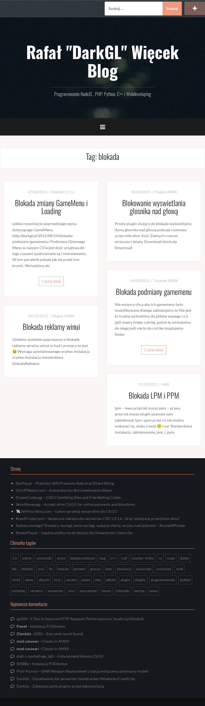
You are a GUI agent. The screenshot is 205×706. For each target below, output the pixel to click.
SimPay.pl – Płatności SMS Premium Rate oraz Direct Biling (65, 483)
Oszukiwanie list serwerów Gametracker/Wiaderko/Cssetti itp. (84, 678)
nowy (29, 580)
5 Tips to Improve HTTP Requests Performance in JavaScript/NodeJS (87, 618)
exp (41, 569)
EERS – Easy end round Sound (58, 633)
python (185, 580)
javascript (143, 569)
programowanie (163, 580)
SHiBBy (23, 663)
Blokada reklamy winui (51, 326)
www (153, 591)
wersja (139, 591)
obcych (43, 580)
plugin (125, 580)
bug (102, 558)
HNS (165, 384)
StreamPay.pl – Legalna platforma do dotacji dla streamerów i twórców (74, 532)
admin (26, 558)
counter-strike (143, 558)
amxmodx (44, 558)
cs (160, 558)
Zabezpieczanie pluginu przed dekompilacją (68, 686)
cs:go (171, 558)
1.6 (14, 558)
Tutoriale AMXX (165, 281)
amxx (61, 558)
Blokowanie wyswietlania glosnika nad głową (154, 207)
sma (71, 591)
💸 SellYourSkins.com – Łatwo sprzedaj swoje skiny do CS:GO (66, 511)
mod (179, 569)
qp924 (22, 618)
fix (51, 569)
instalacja (124, 569)
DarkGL (23, 678)
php (98, 580)
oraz (57, 580)
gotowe (79, 569)
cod (124, 558)
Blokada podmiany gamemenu (154, 291)
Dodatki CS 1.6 (63, 192)
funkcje (63, 569)
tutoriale (122, 591)
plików (111, 580)
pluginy (140, 580)
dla (14, 569)
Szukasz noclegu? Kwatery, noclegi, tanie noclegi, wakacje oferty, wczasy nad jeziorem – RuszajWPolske (100, 525)
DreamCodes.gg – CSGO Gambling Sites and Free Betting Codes (68, 497)
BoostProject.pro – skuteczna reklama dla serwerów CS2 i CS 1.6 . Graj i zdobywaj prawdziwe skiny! (98, 518)
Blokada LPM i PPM (154, 395)
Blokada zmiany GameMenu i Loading (51, 207)
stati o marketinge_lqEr (36, 656)
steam (106, 591)
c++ (113, 558)
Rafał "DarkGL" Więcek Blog (102, 60)
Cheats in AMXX (55, 641)
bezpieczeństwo (82, 558)
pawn (86, 580)
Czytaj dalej (51, 281)
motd (16, 580)
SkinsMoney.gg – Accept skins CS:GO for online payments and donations (75, 504)
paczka (71, 580)
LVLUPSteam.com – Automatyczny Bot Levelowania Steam (64, 490)
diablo (184, 558)
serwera (36, 591)
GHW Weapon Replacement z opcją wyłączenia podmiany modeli (94, 671)
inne (108, 569)
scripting (18, 591)
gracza (95, 569)
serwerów (55, 591)
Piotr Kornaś (27, 671)
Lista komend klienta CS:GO (81, 656)
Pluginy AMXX (166, 192)
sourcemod (88, 591)
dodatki (27, 569)
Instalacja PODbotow (47, 626)
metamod (163, 569)
